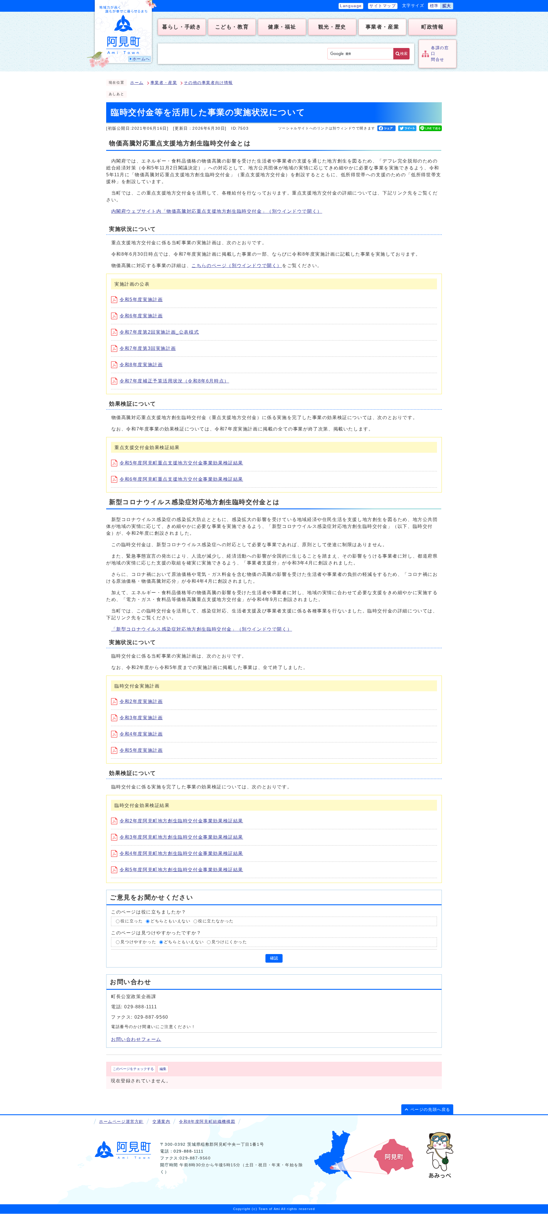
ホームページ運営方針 (121, 1121)
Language (351, 6)
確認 (274, 958)
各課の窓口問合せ (440, 54)
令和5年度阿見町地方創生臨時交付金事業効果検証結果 (181, 869)
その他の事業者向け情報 (208, 83)
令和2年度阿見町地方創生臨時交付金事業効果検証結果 (181, 820)
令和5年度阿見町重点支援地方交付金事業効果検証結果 (181, 462)
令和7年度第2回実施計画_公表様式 (159, 332)
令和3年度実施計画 (141, 717)
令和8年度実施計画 (141, 364)
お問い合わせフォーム (136, 1039)
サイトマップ (382, 6)
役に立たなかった (216, 921)
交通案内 (161, 1121)
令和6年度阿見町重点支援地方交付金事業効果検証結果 (181, 479)
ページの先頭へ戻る (430, 1109)
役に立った (131, 921)
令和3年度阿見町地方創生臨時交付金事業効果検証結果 (181, 837)
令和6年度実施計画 (141, 315)
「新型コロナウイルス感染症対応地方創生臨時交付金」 (201, 629)
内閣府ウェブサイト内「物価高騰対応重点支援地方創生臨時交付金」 (216, 211)
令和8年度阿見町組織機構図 (207, 1121)
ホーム (137, 83)
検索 (404, 53)
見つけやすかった (138, 942)
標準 (434, 6)
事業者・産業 (163, 83)
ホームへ (141, 59)
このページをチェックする (133, 1069)
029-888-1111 (189, 1151)
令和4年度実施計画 (141, 734)
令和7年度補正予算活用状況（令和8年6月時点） (174, 380)
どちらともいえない (170, 921)
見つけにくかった (229, 942)
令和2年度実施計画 (141, 701)
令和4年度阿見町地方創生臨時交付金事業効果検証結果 (181, 853)
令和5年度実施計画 (141, 299)
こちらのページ (237, 265)
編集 (163, 1069)
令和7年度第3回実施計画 (148, 348)
